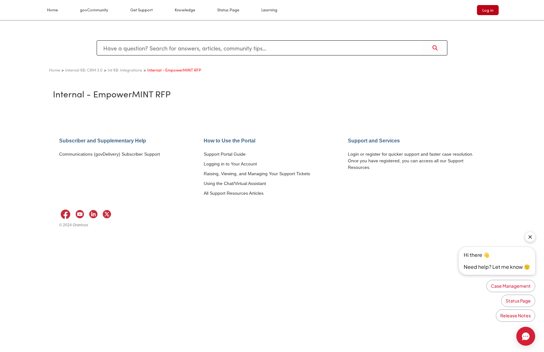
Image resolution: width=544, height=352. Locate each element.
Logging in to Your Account (230, 163)
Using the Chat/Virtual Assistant (235, 183)
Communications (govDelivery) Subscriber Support (109, 154)
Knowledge (185, 10)
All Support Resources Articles (234, 193)
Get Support (141, 10)
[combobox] (260, 48)
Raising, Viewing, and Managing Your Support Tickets (257, 173)
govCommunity (94, 10)
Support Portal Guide (225, 154)
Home (52, 10)
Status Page (228, 10)
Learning (269, 10)
